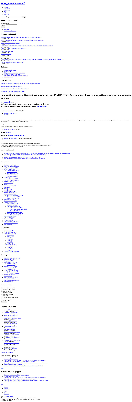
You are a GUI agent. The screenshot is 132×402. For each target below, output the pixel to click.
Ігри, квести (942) (11, 267)
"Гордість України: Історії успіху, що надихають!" (13, 48)
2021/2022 (6, 114)
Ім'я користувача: (5, 23)
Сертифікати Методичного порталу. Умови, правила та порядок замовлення (20, 83)
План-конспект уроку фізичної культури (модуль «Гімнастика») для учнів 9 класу (25, 154)
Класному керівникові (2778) (11, 221)
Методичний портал (13, 3)
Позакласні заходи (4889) (10, 201)
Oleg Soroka (10, 396)
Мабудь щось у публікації (10, 348)
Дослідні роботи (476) (12, 272)
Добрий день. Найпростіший (11, 334)
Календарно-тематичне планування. (10, 43)
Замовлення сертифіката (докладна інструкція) (13, 91)
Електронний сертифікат (10, 326)
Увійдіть (6, 138)
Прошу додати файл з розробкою (12, 318)
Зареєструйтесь (7, 102)
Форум (5, 11)
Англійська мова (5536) (13, 170)
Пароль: (3, 25)
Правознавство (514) (15, 214)
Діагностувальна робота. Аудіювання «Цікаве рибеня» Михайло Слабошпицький (25, 360)
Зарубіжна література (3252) (11, 167)
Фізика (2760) (7, 184)
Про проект (7, 10)
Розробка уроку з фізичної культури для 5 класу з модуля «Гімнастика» (22, 157)
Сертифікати (7, 8)
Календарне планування (8, 298)
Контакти (6, 14)
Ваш (5, 345)
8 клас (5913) (10, 239)
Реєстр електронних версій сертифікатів (11, 86)
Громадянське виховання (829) (15, 213)
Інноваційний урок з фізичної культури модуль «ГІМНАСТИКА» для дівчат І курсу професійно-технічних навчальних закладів (37, 153)
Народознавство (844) (12, 203)
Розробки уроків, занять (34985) (12, 258)
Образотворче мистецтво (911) (15, 195)
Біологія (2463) (7, 188)
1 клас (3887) (10, 250)
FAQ (5, 12)
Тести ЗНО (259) (11, 263)
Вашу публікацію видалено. (11, 310)
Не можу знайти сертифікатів (11, 343)
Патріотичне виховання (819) (14, 212)
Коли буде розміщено (9, 329)
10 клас (8, 132)
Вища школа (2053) (9, 231)
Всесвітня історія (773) (12, 180)
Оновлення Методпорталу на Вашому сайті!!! (16, 75)
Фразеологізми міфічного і (10, 315)
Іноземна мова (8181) (9, 169)
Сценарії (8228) (8, 276)
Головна (6, 7)
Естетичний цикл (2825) (10, 194)
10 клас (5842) (10, 236)
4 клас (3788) (10, 246)
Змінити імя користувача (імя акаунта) (13, 364)
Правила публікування (10, 70)
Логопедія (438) (11, 217)
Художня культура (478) (13, 198)
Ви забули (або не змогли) (10, 321)
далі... (2, 368)
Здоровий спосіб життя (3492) (14, 207)
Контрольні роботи (7, 292)
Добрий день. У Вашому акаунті (12, 340)
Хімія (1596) (7, 187)
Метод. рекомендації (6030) (11, 277)
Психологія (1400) (8, 220)
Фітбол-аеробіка (8, 156)
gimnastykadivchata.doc (9, 129)
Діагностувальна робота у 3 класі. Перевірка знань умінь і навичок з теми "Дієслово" (26, 363)
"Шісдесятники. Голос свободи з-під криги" (12, 62)
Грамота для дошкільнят (7, 51)
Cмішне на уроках (8, 77)
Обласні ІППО (7, 71)
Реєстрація (6, 29)
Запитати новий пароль (10, 31)
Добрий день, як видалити (10, 312)
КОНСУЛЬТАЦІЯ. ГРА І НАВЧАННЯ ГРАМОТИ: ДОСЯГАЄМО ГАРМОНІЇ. (21, 37)
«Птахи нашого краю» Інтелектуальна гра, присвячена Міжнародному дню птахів (22, 40)
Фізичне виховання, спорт (16, 135)
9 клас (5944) (10, 237)
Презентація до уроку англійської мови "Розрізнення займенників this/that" (23, 365)
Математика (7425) (9, 181)
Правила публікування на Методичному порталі (16, 375)
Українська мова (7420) (10, 165)
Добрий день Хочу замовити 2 (11, 337)
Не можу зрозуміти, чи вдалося (12, 332)
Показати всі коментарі (7, 352)
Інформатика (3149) (9, 183)
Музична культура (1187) (13, 196)
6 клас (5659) (10, 242)
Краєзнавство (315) (12, 205)
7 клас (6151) (10, 240)
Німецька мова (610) (12, 172)
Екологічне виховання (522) (14, 206)
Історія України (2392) (12, 179)
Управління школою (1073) (11, 223)
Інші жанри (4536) (8, 281)
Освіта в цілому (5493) (9, 224)
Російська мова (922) (12, 176)
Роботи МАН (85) (14, 273)
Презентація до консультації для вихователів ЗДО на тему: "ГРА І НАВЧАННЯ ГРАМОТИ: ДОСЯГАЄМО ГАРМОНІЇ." (32, 59)
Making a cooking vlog (6, 54)
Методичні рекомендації (8, 289)
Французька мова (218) (13, 173)
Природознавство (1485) (10, 191)
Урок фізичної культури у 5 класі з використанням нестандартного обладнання (24, 158)
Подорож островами (6, 56)
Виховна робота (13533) (10, 202)
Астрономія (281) (11, 185)
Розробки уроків (6, 291)
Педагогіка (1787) (8, 219)
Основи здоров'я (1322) (16, 210)
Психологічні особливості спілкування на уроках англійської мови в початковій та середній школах (27, 45)
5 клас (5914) (10, 243)
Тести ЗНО (5, 295)
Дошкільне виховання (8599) (11, 251)
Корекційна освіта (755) (10, 216)
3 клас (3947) (10, 247)
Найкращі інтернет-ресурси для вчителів (14, 73)
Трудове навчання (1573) (10, 192)
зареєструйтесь (14, 138)
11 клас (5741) (10, 235)
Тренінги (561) (10, 278)
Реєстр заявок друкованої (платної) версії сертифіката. (15, 88)
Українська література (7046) (11, 166)
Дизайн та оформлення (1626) (11, 280)
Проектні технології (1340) (11, 270)
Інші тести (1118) (11, 265)
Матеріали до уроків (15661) (11, 259)
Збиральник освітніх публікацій (12, 74)
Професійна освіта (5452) (10, 232)
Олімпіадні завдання (7, 294)
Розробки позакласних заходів (10, 297)
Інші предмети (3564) (9, 199)
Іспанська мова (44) (12, 174)
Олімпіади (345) (11, 269)
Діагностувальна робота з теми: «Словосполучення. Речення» (20, 361)
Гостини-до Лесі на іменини (11, 359)
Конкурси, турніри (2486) (10, 266)
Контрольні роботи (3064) (10, 262)
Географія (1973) (8, 190)
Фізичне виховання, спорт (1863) (18, 209)
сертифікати (42, 106)
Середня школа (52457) (10, 233)
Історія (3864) (7, 177)
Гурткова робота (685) (9, 274)
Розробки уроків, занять (10, 113)
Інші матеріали (6, 300)
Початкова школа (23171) (10, 244)
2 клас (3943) (10, 248)
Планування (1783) (9, 260)
